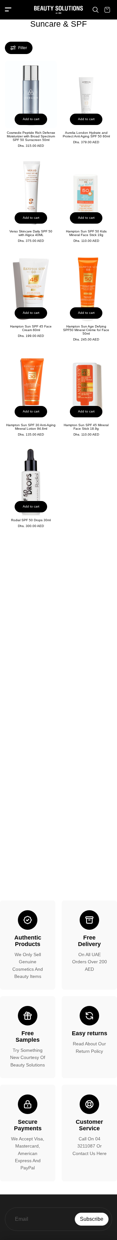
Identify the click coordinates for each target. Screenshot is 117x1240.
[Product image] (31, 94)
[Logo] (58, 10)
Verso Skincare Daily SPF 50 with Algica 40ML (30, 233)
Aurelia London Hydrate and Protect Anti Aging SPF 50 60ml (86, 134)
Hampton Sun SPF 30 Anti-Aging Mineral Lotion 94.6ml (31, 426)
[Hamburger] (8, 10)
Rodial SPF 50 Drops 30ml (31, 520)
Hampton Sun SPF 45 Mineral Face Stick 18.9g (86, 426)
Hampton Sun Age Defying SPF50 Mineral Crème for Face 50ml (86, 330)
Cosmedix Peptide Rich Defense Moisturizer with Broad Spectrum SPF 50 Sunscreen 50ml (31, 136)
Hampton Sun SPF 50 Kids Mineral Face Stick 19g (86, 233)
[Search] (95, 10)
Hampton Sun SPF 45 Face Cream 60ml (31, 328)
